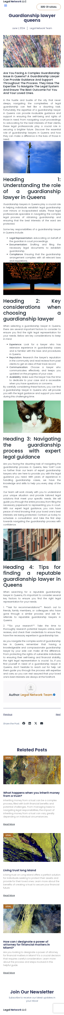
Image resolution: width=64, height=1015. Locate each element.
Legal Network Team (36, 695)
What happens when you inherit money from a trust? (31, 794)
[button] (5, 5)
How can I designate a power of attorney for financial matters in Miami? (26, 945)
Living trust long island (19, 870)
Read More (9, 824)
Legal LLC (15, 1010)
